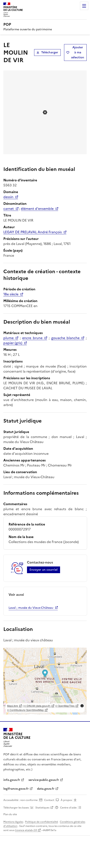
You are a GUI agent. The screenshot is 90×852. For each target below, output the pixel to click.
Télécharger (49, 52)
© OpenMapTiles (65, 705)
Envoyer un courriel (44, 570)
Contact (49, 800)
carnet (8, 208)
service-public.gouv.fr (43, 780)
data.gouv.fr (45, 789)
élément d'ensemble (37, 208)
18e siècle (10, 294)
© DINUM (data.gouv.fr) (37, 705)
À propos (66, 800)
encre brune (32, 337)
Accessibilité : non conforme (20, 800)
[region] (45, 681)
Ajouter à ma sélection (77, 52)
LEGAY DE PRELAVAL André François (32, 231)
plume (8, 337)
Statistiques (42, 808)
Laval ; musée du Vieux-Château (31, 608)
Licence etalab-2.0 (26, 830)
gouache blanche (65, 337)
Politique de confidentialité (41, 822)
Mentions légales (13, 822)
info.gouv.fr (11, 780)
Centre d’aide (68, 808)
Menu (84, 6)
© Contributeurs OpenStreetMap (25, 710)
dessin (8, 196)
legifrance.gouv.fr (16, 789)
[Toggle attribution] (82, 705)
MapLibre (12, 705)
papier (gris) (12, 342)
